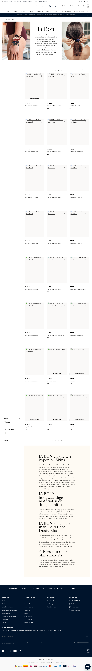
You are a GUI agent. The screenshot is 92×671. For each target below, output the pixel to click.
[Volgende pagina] (61, 70)
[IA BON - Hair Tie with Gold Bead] (34, 86)
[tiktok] (20, 651)
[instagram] (3, 651)
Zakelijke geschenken (53, 604)
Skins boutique (75, 610)
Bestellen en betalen (8, 607)
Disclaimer (42, 662)
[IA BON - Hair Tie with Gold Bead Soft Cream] (79, 270)
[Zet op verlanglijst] (41, 76)
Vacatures (27, 610)
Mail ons (73, 604)
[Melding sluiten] (87, 15)
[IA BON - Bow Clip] (79, 407)
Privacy (7, 643)
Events (26, 613)
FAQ (3, 604)
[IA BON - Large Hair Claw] (34, 407)
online (47, 566)
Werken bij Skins (43, 1)
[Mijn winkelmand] (88, 6)
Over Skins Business (52, 601)
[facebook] (6, 651)
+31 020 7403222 (75, 601)
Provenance (5, 619)
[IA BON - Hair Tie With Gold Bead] (34, 132)
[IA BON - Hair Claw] (79, 361)
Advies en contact (7, 601)
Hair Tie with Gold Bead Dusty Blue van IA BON (56, 535)
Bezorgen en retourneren (9, 610)
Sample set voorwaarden (9, 616)
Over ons (27, 601)
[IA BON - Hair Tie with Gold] (79, 86)
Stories (35, 1)
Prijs (6, 440)
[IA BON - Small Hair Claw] (57, 361)
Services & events (27, 1)
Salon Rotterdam (29, 619)
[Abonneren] (87, 636)
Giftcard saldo (6, 613)
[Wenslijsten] (84, 6)
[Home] (3, 19)
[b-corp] (88, 651)
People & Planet (29, 622)
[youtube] (15, 651)
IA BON (8, 422)
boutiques (59, 566)
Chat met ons (75, 607)
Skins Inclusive (17, 1)
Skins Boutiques (8, 1)
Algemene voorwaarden (82, 642)
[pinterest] (10, 651)
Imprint (48, 662)
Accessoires (10, 433)
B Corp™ (4, 622)
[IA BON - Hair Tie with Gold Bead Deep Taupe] (57, 316)
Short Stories (28, 616)
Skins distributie (51, 607)
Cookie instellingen (60, 662)
